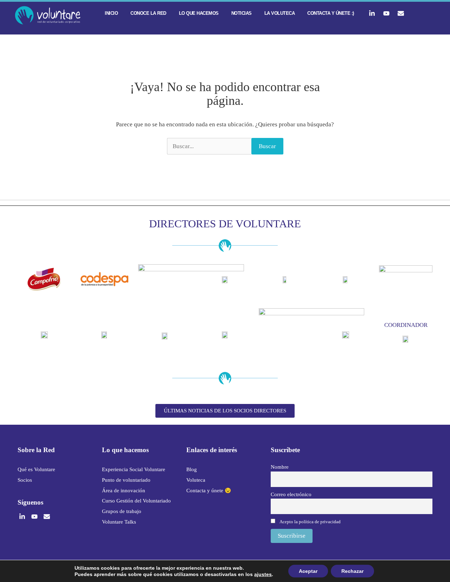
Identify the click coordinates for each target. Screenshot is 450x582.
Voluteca (195, 480)
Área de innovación (123, 490)
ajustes (263, 574)
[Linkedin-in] (372, 13)
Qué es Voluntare (36, 469)
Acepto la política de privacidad (310, 521)
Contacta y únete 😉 (208, 490)
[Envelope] (400, 13)
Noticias (241, 13)
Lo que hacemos (199, 13)
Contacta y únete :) (330, 13)
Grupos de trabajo (121, 511)
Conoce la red (148, 13)
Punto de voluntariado (126, 480)
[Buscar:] (209, 146)
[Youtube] (386, 13)
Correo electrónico (291, 494)
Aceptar (308, 571)
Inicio (111, 13)
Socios (25, 480)
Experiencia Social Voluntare (133, 469)
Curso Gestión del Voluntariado (136, 501)
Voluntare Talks (119, 522)
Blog (191, 469)
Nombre (280, 467)
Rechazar (352, 571)
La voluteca (279, 13)
